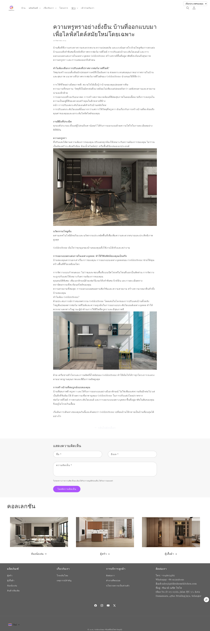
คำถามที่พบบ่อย (113, 580)
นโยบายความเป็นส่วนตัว (118, 585)
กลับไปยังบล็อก (107, 427)
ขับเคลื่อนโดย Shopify (113, 629)
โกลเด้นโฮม (62, 575)
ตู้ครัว (103, 554)
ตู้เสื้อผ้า (169, 554)
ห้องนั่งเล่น (37, 554)
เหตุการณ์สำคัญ (64, 580)
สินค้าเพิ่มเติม (13, 590)
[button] (34, 8)
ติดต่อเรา (110, 575)
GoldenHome (99, 629)
